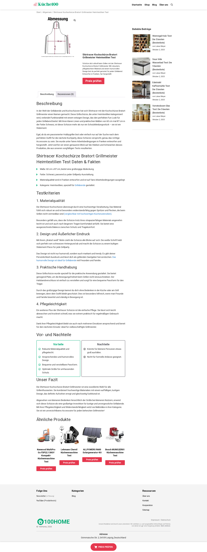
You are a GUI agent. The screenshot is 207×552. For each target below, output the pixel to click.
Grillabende (80, 185)
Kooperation (147, 505)
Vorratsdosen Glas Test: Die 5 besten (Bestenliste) (161, 109)
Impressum (155, 520)
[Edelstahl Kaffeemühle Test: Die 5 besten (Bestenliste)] (141, 90)
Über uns (163, 4)
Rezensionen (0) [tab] (66, 94)
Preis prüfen (93, 81)
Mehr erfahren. (166, 526)
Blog (154, 4)
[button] (75, 20)
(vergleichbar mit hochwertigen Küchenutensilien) (88, 214)
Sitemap (145, 510)
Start (38, 12)
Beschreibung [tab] (47, 94)
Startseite (137, 4)
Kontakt (145, 500)
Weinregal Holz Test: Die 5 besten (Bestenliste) (162, 39)
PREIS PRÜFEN (105, 547)
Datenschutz (166, 520)
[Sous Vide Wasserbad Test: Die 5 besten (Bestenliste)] (141, 67)
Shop (147, 4)
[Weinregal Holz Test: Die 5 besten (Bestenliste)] (141, 43)
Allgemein (47, 12)
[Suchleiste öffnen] (171, 4)
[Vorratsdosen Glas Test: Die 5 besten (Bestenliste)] (141, 113)
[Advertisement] (104, 35)
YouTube (39, 500)
